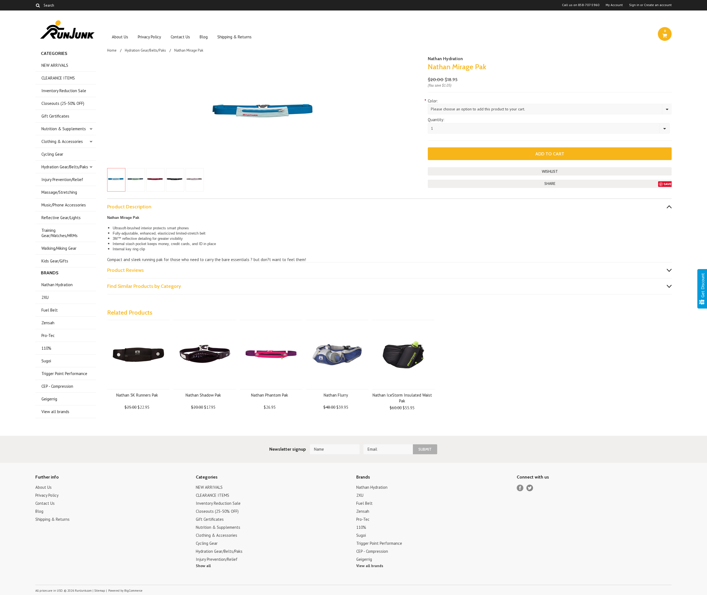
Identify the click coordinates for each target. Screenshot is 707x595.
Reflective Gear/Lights (61, 217)
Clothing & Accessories (62, 141)
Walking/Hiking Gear (58, 248)
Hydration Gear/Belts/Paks (64, 166)
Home (112, 50)
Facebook (520, 488)
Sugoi (46, 360)
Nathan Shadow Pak (203, 395)
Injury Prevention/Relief (62, 179)
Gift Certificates (55, 116)
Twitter (529, 488)
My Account (614, 5)
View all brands (55, 411)
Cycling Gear (52, 154)
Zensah (47, 322)
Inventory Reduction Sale (63, 90)
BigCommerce (133, 591)
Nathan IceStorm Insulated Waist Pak (402, 397)
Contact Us (180, 36)
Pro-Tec (48, 335)
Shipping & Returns (234, 36)
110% (46, 348)
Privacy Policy (149, 36)
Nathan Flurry (336, 395)
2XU (45, 297)
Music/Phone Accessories (63, 205)
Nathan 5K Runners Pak (137, 395)
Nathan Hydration (57, 284)
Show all (203, 565)
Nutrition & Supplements (63, 128)
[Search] (37, 5)
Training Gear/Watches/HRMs (59, 233)
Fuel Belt (49, 310)
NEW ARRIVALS (54, 65)
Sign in (634, 5)
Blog (204, 36)
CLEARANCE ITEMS (58, 78)
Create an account (658, 5)
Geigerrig (49, 399)
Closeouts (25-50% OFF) (62, 103)
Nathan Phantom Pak (269, 395)
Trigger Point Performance (64, 373)
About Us (120, 36)
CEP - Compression (57, 386)
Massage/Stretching (59, 192)
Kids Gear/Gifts (54, 261)
